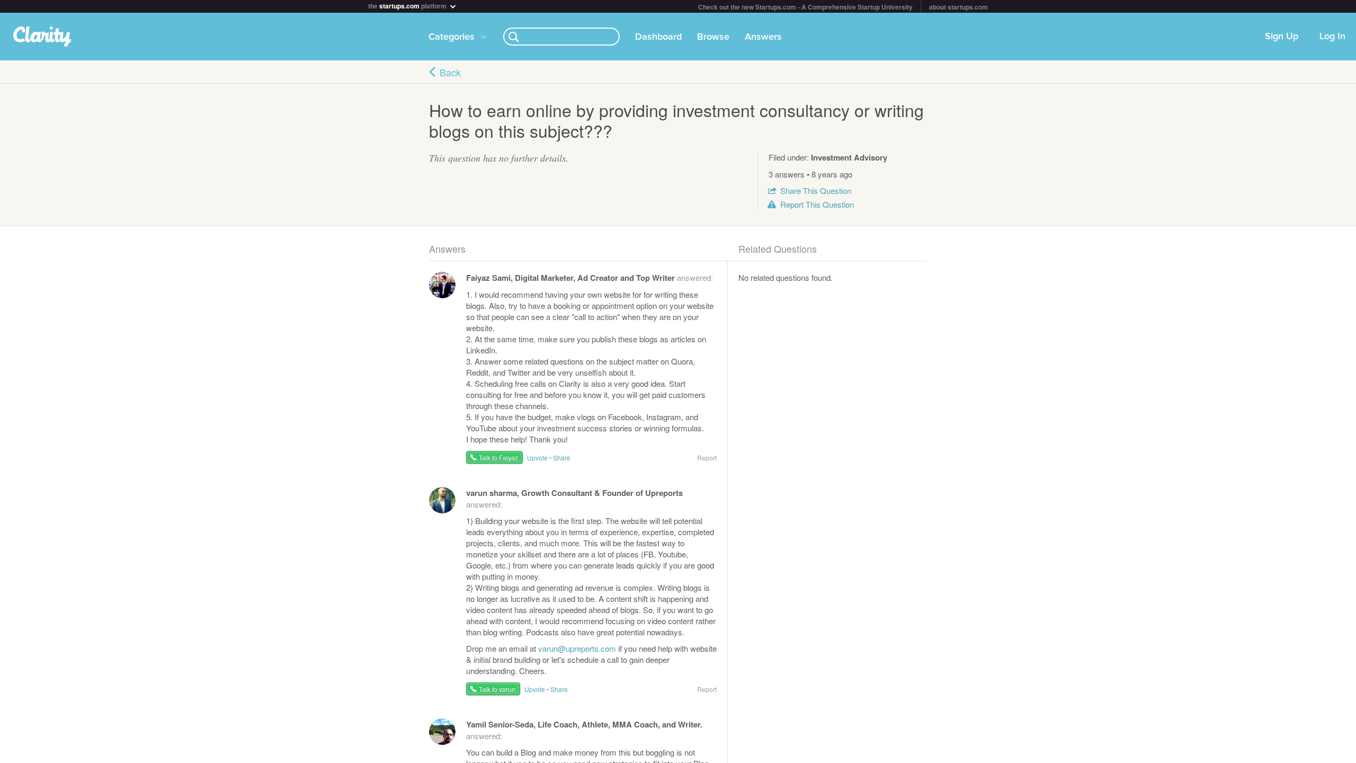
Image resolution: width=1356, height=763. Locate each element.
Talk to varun (497, 689)
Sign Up (1281, 36)
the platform (408, 5)
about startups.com (958, 7)
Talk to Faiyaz (498, 457)
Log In (1332, 36)
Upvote (537, 457)
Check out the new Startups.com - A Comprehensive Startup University (805, 7)
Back (450, 72)
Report (817, 204)
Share (815, 190)
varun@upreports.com (577, 648)
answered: (589, 277)
